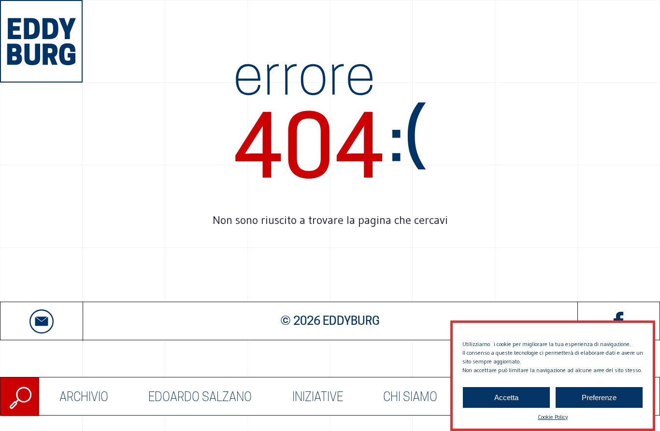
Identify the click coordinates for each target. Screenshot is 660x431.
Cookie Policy (553, 416)
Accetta (506, 397)
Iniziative (317, 396)
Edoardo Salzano (200, 396)
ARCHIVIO (83, 396)
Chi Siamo (410, 396)
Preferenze (599, 397)
